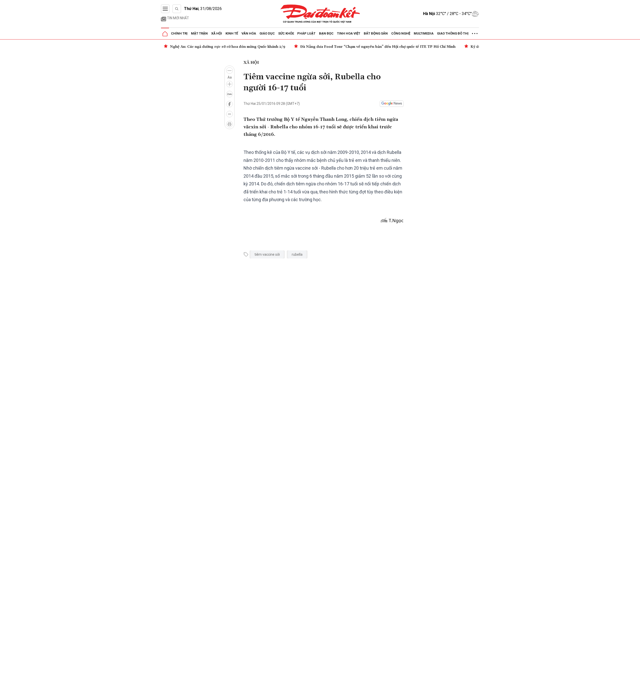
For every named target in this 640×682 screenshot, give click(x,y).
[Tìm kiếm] (176, 9)
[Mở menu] (165, 9)
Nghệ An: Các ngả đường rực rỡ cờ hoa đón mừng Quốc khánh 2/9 (227, 47)
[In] (230, 124)
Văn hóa (249, 33)
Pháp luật (306, 33)
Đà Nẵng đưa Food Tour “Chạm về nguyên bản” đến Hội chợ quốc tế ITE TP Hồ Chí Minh (378, 47)
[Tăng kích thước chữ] (229, 84)
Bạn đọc (326, 33)
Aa (230, 77)
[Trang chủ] (165, 33)
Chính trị (179, 33)
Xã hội (216, 33)
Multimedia (424, 33)
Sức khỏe (286, 33)
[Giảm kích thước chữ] (229, 70)
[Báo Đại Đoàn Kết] (320, 14)
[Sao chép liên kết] (229, 114)
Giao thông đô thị (452, 33)
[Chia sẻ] (635, 675)
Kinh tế (232, 33)
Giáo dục (267, 33)
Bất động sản (376, 33)
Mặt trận (199, 33)
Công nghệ (400, 33)
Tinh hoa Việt (348, 33)
